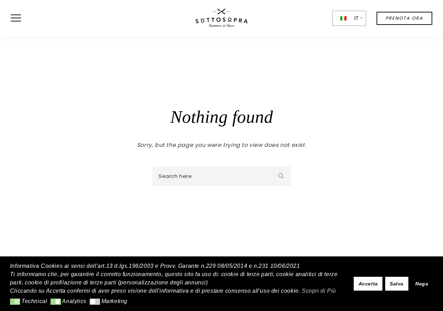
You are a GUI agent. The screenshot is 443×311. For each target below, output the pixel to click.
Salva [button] (397, 283)
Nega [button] (421, 283)
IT (356, 18)
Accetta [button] (368, 283)
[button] (15, 302)
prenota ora (404, 18)
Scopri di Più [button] (319, 291)
